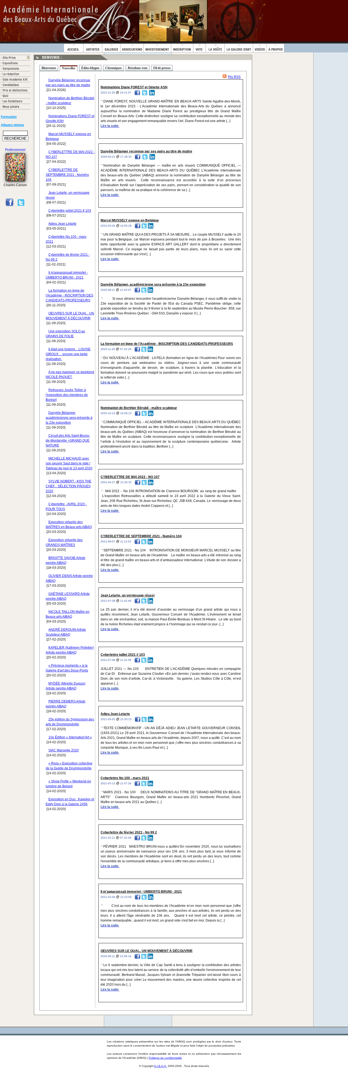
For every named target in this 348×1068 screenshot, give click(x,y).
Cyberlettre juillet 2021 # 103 (69, 211)
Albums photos (12, 125)
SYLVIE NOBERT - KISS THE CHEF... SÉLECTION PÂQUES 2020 (68, 486)
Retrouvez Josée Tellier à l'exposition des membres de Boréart (67, 395)
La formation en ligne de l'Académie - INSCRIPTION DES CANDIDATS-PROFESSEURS (69, 295)
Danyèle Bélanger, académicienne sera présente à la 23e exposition (69, 417)
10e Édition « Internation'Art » (70, 737)
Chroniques (113, 68)
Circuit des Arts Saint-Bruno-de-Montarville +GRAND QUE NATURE (68, 440)
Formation (9, 117)
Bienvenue (49, 68)
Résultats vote (137, 68)
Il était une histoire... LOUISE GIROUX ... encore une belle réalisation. (68, 354)
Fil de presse (161, 68)
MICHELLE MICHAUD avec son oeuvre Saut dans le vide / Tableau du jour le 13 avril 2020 (69, 463)
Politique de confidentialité (165, 1057)
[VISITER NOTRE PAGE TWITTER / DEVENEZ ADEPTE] (21, 205)
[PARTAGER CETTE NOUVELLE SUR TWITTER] (145, 92)
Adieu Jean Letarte (62, 224)
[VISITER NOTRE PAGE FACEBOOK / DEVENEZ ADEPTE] (9, 205)
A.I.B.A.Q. (160, 1065)
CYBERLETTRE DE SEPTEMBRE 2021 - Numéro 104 (67, 175)
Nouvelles (68, 68)
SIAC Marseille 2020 (63, 750)
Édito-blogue (90, 68)
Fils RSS (234, 77)
